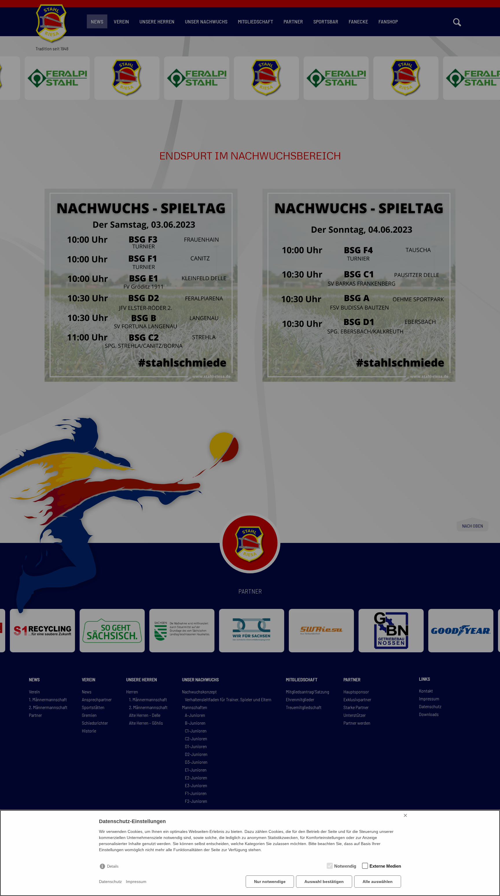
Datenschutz (110, 881)
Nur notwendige (270, 881)
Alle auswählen (378, 881)
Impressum (136, 881)
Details (113, 866)
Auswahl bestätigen (324, 881)
